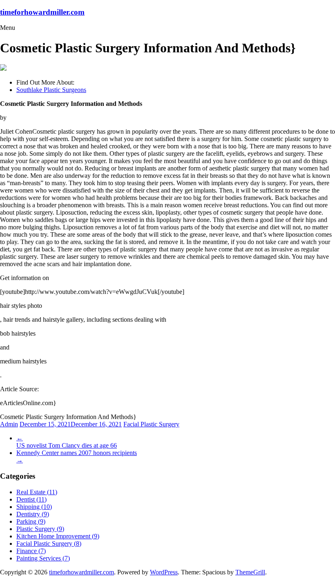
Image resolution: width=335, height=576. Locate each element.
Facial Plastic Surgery (151, 424)
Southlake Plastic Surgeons (51, 89)
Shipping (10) (34, 506)
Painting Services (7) (43, 558)
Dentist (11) (31, 499)
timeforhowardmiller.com (42, 12)
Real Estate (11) (36, 492)
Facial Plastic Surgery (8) (48, 543)
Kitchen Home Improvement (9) (57, 536)
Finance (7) (31, 550)
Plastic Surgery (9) (40, 528)
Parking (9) (30, 521)
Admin (9, 424)
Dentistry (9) (32, 514)
